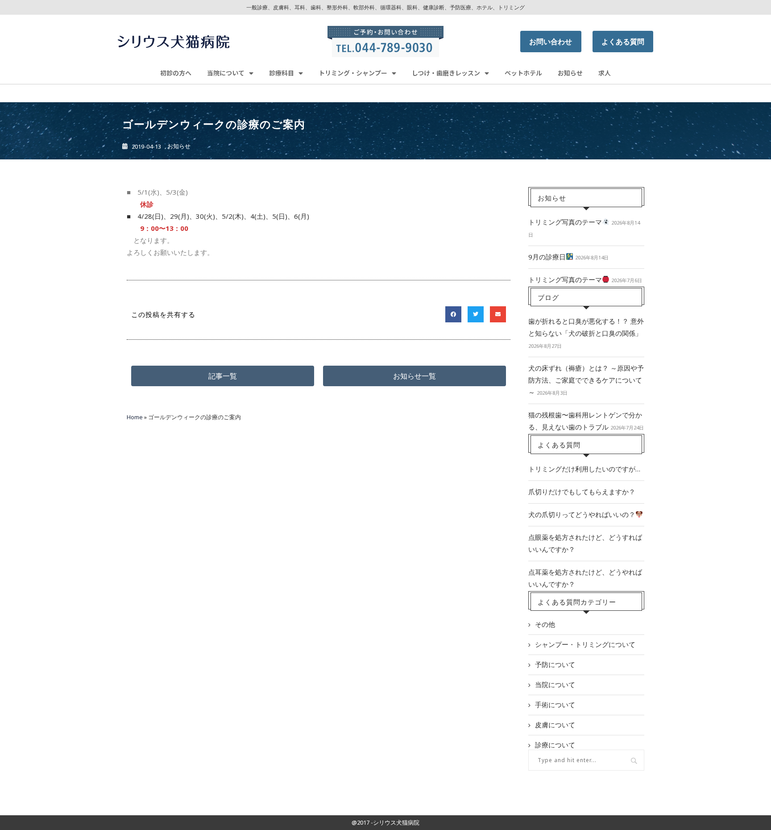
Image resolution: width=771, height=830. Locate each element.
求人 (604, 72)
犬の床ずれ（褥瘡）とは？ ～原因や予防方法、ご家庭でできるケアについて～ (586, 379)
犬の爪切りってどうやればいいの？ (581, 514)
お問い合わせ (550, 41)
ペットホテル (523, 72)
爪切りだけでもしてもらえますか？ (581, 491)
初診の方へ (175, 72)
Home (135, 417)
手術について (555, 704)
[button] (222, 376)
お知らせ (570, 72)
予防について (555, 664)
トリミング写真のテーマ (565, 221)
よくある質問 (622, 41)
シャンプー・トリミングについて (585, 644)
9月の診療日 (547, 256)
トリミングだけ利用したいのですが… (584, 468)
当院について (555, 684)
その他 (545, 624)
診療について (555, 744)
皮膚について (555, 724)
